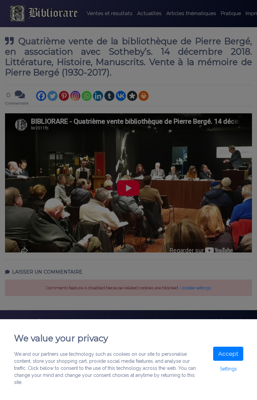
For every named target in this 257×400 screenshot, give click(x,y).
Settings (228, 369)
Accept (228, 353)
